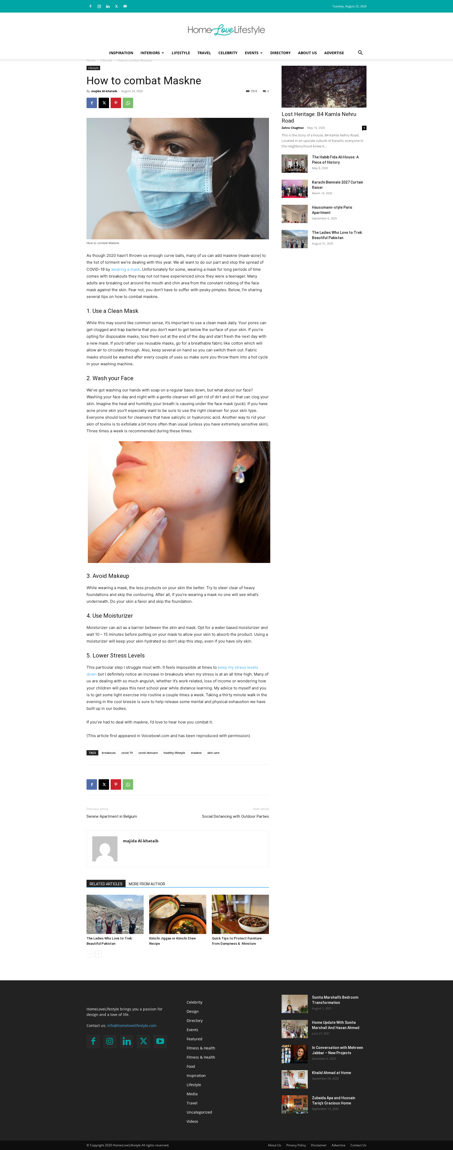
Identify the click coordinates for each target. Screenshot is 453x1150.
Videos (192, 1121)
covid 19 (127, 753)
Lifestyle (181, 52)
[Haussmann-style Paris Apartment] (295, 214)
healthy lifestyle (174, 753)
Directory (280, 52)
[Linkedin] (108, 6)
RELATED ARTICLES (106, 884)
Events (251, 52)
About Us (307, 52)
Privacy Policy (296, 1145)
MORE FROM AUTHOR (147, 884)
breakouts (109, 753)
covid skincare (148, 753)
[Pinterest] (116, 103)
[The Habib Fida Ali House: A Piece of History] (295, 163)
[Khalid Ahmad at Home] (295, 1079)
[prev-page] (90, 954)
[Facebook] (90, 6)
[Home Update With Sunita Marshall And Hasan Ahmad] (295, 1029)
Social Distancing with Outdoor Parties (235, 816)
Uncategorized (199, 1112)
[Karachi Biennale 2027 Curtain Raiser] (295, 189)
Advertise (334, 52)
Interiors (150, 52)
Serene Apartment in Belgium (112, 816)
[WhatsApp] (128, 103)
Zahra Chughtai (293, 128)
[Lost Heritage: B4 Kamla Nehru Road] (324, 87)
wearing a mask (125, 269)
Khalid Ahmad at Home (331, 1073)
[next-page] (98, 954)
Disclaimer (319, 1145)
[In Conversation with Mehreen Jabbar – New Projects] (295, 1054)
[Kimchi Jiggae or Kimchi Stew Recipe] (177, 914)
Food (191, 1066)
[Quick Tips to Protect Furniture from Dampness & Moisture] (240, 914)
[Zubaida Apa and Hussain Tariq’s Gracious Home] (295, 1104)
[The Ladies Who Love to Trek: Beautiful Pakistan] (115, 914)
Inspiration (121, 52)
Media (192, 1093)
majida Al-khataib (104, 91)
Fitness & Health (201, 1048)
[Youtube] (125, 6)
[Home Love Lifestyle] (226, 29)
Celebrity (228, 52)
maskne (196, 753)
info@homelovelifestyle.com (132, 1025)
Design (193, 1011)
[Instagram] (99, 6)
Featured (194, 1038)
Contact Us (358, 1145)
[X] (116, 6)
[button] (360, 53)
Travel (204, 52)
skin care (213, 753)
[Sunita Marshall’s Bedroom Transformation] (295, 1004)
